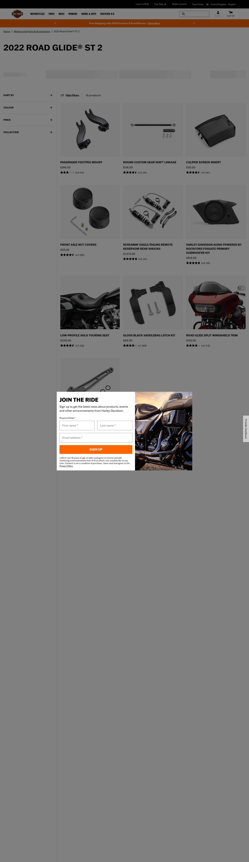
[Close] (186, 397)
